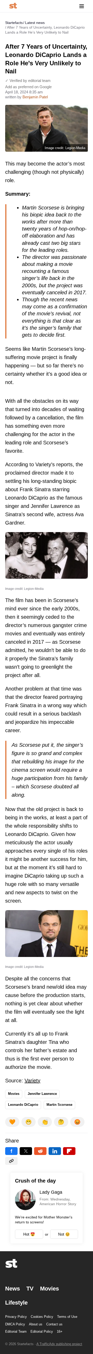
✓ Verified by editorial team (28, 80)
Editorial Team (16, 1331)
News (12, 1288)
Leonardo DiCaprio (23, 1105)
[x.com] (26, 1151)
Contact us (54, 1324)
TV (30, 1288)
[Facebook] (11, 1151)
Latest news (35, 23)
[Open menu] (81, 6)
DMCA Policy (15, 1324)
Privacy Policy (16, 1317)
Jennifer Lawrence (42, 1094)
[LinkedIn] (55, 1151)
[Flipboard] (69, 1151)
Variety (32, 1080)
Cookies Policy (42, 1317)
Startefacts (14, 23)
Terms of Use (67, 1317)
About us (35, 1324)
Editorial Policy (41, 1331)
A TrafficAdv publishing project (59, 1344)
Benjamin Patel (35, 97)
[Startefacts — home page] (13, 6)
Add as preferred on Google (28, 87)
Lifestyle (16, 1302)
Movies (13, 1094)
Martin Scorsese (59, 1105)
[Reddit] (40, 1151)
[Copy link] (11, 1161)
